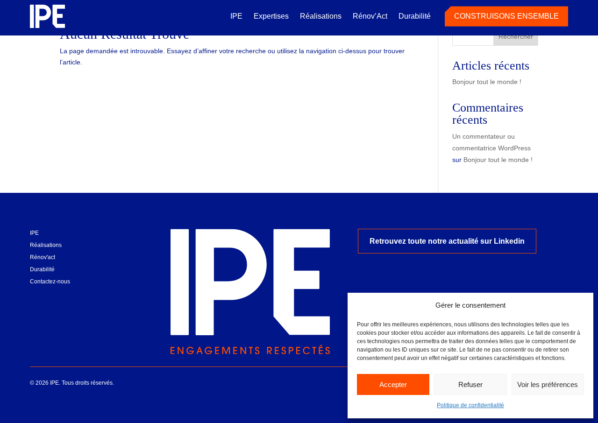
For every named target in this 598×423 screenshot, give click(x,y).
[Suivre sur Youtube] (58, 296)
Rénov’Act (370, 16)
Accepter (393, 384)
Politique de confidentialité (470, 405)
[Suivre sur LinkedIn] (37, 296)
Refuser (470, 384)
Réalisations (321, 16)
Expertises (271, 16)
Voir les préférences (547, 384)
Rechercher (515, 36)
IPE (236, 16)
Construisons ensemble (506, 16)
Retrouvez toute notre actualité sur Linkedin (447, 241)
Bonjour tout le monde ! (486, 81)
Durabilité (415, 16)
